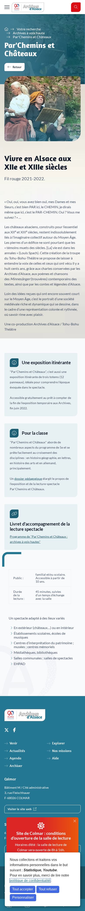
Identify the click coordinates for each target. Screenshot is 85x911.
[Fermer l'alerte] (74, 821)
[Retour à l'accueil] (28, 7)
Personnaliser (23, 897)
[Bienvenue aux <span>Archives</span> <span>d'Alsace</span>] (6, 29)
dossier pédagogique (28, 478)
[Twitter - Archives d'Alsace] (6, 730)
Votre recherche (29, 29)
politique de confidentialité (30, 880)
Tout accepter (22, 889)
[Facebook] (14, 730)
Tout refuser (48, 889)
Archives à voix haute (29, 33)
